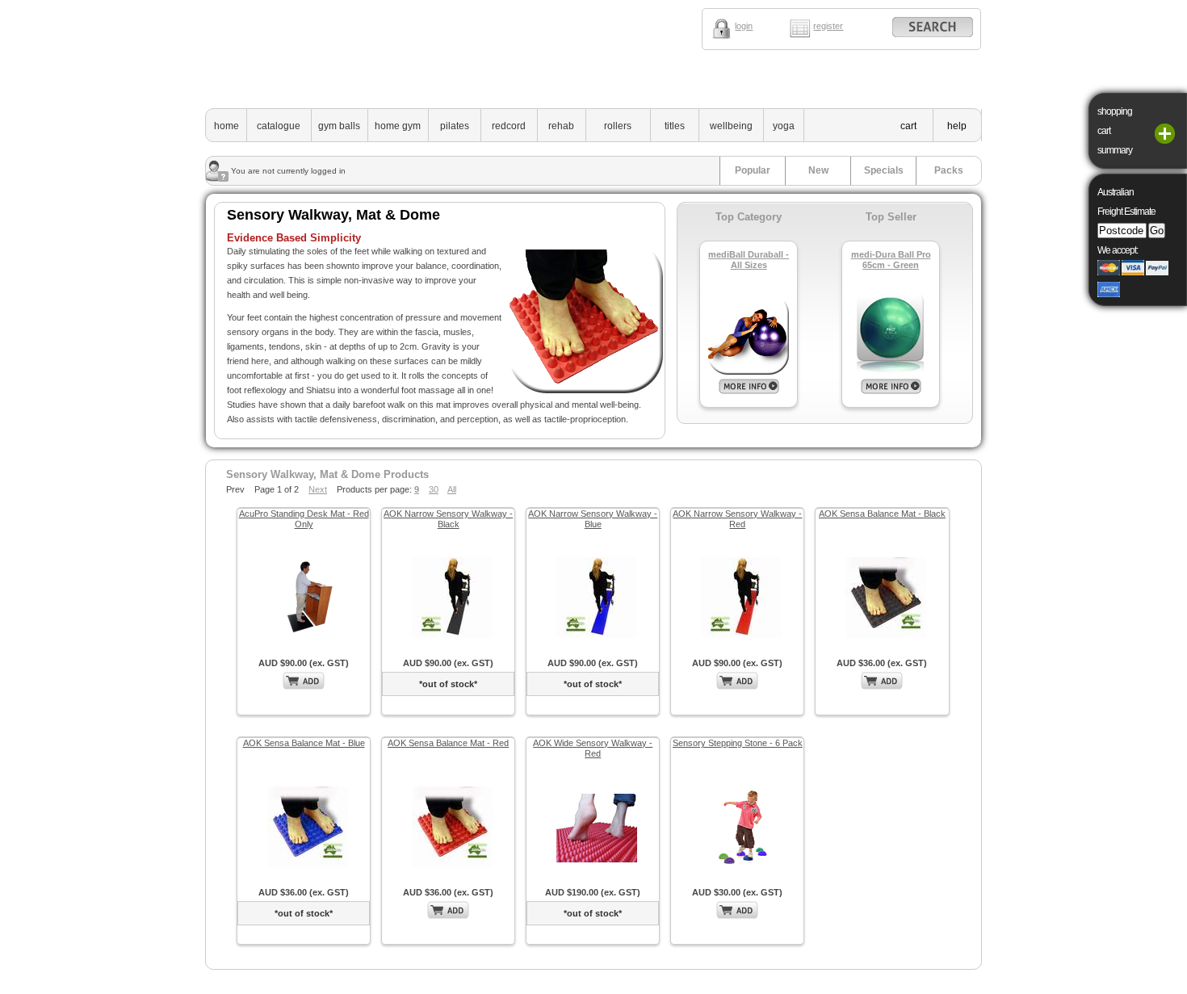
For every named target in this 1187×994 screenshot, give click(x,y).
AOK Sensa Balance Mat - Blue (304, 743)
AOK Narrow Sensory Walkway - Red (737, 519)
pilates (454, 126)
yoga (784, 126)
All (451, 489)
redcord (509, 126)
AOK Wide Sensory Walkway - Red (592, 748)
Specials (884, 170)
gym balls (339, 126)
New (818, 170)
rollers (617, 126)
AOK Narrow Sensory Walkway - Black (448, 519)
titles (675, 126)
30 (433, 489)
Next (317, 489)
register (828, 26)
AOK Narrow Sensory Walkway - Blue (592, 519)
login (744, 26)
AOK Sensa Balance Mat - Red (448, 743)
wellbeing (731, 126)
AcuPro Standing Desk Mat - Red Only (304, 519)
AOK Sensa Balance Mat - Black (882, 513)
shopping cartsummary (1114, 131)
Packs (948, 170)
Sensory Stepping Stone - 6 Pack (738, 743)
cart (908, 126)
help (957, 126)
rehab (561, 126)
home (226, 126)
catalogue (278, 126)
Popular (752, 170)
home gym (398, 126)
